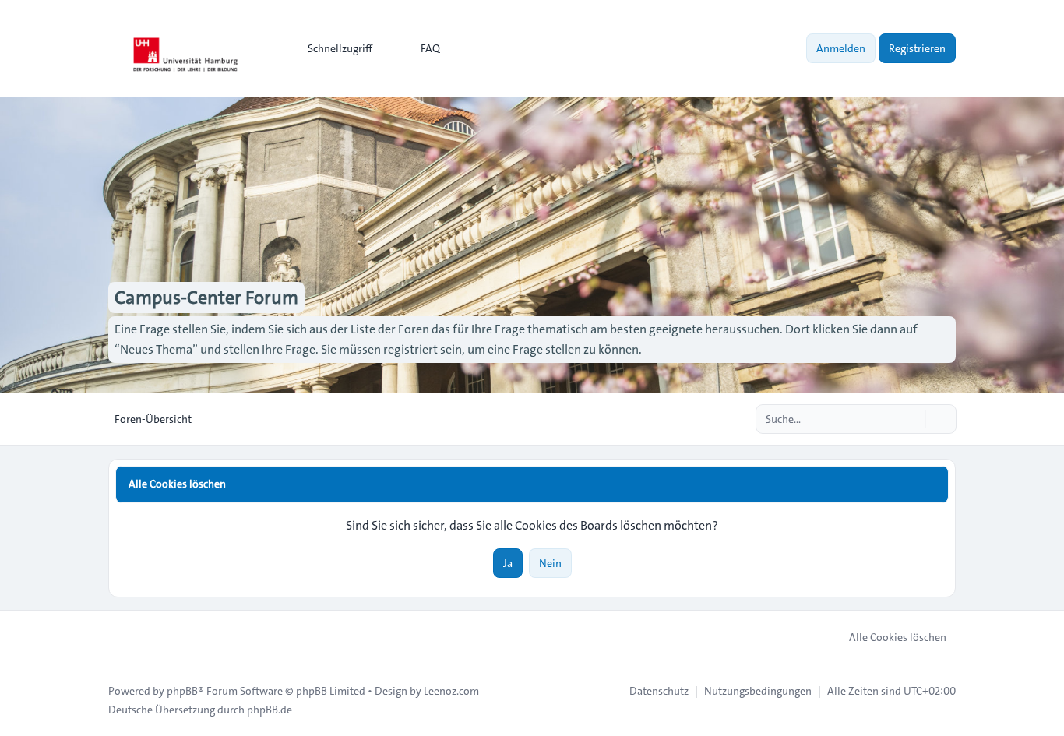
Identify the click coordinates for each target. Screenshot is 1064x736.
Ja (508, 563)
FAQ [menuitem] (430, 48)
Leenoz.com (451, 691)
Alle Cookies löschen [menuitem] (897, 637)
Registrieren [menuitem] (917, 48)
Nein (550, 563)
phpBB (182, 691)
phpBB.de (269, 709)
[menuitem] (333, 48)
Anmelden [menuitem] (840, 48)
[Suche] (912, 419)
